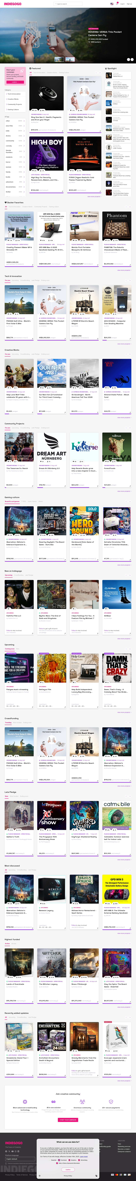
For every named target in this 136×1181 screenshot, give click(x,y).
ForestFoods (109, 468)
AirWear (107, 616)
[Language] (111, 4)
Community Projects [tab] (40, 206)
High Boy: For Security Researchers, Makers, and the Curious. (44, 180)
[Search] (56, 4)
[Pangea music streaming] (19, 668)
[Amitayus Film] (51, 668)
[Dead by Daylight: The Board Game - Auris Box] (51, 520)
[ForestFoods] (116, 447)
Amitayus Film (45, 689)
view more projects (93, 196)
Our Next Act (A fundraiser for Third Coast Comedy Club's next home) (51, 397)
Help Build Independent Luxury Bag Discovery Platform (82, 692)
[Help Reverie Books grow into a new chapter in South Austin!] (84, 447)
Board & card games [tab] (12, 501)
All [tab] (31, 72)
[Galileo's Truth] (19, 815)
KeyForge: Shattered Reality (84, 837)
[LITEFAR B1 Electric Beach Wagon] (84, 299)
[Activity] (116, 4)
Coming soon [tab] (9, 649)
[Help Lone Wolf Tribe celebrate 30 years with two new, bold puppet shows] (19, 373)
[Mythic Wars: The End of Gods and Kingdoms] (51, 594)
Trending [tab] (8, 722)
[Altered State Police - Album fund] (116, 373)
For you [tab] (7, 280)
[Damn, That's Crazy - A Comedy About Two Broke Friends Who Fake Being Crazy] (116, 668)
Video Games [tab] (32, 501)
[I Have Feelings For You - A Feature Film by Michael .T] (84, 594)
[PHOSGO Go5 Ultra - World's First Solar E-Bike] (19, 299)
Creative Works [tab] (52, 72)
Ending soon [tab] (45, 280)
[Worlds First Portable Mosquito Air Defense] (84, 226)
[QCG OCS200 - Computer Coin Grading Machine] (116, 299)
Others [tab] (40, 501)
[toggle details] (63, 132)
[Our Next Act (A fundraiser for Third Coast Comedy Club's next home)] (51, 373)
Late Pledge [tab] (36, 280)
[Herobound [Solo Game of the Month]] (84, 520)
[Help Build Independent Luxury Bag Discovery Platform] (84, 668)
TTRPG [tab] (23, 501)
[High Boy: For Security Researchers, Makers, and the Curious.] (46, 154)
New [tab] (17, 649)
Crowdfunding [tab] (25, 280)
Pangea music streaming (17, 689)
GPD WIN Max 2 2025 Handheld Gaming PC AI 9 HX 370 (51, 249)
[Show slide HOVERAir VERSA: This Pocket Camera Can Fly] (59, 59)
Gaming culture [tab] (54, 206)
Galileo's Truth (12, 837)
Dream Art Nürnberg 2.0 (49, 468)
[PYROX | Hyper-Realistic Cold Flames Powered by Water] (84, 154)
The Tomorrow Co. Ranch (17, 468)
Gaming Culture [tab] (64, 72)
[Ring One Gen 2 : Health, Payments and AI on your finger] (46, 93)
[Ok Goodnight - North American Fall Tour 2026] (84, 373)
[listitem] (15, 120)
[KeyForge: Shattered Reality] (84, 815)
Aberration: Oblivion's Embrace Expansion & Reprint (15, 544)
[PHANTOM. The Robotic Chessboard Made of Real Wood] (116, 226)
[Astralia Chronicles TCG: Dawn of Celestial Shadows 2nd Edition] (116, 520)
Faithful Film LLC (13, 616)
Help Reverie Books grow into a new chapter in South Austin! (84, 470)
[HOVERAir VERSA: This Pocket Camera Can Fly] (84, 93)
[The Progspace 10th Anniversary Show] (51, 815)
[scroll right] (132, 59)
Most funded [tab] (17, 722)
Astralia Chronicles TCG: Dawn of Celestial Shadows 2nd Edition (116, 544)
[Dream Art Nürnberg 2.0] (51, 447)
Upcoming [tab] (15, 280)
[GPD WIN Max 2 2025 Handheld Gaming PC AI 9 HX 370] (51, 226)
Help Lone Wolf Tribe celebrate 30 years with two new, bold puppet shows (19, 397)
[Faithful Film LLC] (19, 594)
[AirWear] (116, 594)
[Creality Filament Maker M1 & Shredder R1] (19, 226)
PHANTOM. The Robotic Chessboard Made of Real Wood (115, 249)
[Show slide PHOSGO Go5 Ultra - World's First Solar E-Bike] (70, 59)
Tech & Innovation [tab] (39, 72)
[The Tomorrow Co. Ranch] (19, 447)
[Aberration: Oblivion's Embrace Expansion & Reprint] (19, 520)
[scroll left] (128, 59)
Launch (14, 82)
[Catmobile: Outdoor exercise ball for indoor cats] (116, 815)
